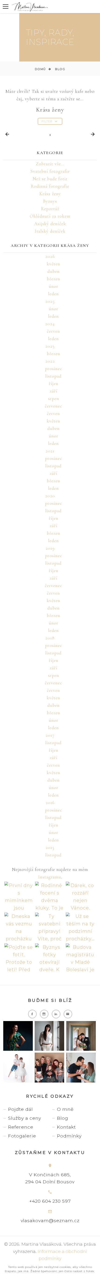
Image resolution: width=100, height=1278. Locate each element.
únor (53, 286)
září (53, 391)
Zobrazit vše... (50, 164)
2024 (50, 324)
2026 (50, 256)
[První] (7, 134)
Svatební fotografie (50, 171)
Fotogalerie (22, 1136)
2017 (50, 735)
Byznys (50, 201)
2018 (50, 638)
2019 (50, 548)
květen (53, 264)
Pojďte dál (20, 1109)
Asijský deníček (50, 224)
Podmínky (69, 1136)
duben (53, 271)
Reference (20, 1127)
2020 (50, 496)
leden (53, 294)
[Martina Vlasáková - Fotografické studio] (30, 6)
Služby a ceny (24, 1118)
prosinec (53, 369)
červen (53, 331)
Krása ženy (50, 194)
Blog (60, 69)
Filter (47, 121)
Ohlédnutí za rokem (50, 216)
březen (53, 279)
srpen (53, 398)
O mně (65, 1109)
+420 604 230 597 (49, 1201)
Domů (40, 69)
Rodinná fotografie (50, 186)
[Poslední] (93, 134)
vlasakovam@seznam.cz (50, 1220)
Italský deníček (50, 231)
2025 (50, 301)
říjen (53, 383)
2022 (50, 361)
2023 (50, 346)
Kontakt (66, 1127)
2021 (50, 451)
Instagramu (49, 877)
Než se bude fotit (50, 179)
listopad (53, 376)
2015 (50, 847)
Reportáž (50, 209)
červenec (53, 406)
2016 (50, 802)
